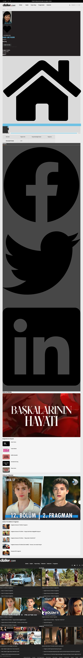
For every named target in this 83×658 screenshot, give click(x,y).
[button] (41, 185)
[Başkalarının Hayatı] (41, 415)
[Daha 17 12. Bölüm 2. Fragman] (41, 498)
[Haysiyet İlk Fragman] (6, 552)
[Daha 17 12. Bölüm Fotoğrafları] (20, 577)
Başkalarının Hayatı (8, 439)
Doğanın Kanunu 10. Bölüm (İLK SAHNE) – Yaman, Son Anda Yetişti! (26, 544)
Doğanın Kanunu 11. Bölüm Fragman (19, 525)
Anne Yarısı (13, 442)
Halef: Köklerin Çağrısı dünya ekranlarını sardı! (10, 651)
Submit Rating (7, 44)
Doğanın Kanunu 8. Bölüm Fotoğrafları (51, 593)
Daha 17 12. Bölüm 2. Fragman (11, 522)
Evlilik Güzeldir (14, 455)
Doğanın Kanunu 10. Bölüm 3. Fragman (8, 625)
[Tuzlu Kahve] (6, 450)
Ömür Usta (13, 468)
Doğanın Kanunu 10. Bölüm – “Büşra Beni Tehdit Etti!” (23, 538)
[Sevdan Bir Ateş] (6, 463)
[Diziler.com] (9, 5)
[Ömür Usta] (6, 469)
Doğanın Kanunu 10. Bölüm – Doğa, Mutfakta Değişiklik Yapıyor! (26, 531)
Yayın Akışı (33, 5)
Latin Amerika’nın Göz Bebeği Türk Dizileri (8, 646)
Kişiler (26, 5)
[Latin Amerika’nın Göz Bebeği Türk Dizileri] (20, 635)
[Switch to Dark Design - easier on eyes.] (70, 5)
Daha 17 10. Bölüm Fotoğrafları (7, 593)
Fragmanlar (41, 5)
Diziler (20, 5)
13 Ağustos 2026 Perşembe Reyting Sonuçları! (53, 648)
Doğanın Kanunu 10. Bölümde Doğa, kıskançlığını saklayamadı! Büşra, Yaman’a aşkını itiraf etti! (62, 654)
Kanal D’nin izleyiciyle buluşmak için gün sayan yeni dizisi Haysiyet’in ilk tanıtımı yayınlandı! (62, 651)
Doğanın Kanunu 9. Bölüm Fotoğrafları (51, 590)
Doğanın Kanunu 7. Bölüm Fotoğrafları (51, 596)
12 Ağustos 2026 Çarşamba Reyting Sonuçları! (10, 654)
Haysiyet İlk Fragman (16, 551)
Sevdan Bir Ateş (14, 461)
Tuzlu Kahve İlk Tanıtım (48, 625)
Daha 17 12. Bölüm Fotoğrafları (6, 587)
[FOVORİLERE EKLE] (7, 26)
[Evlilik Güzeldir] (6, 456)
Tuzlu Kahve (14, 448)
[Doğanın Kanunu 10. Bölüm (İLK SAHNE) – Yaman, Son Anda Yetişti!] (6, 546)
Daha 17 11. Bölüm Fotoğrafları (7, 590)
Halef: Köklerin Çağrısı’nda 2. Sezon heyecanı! (10, 648)
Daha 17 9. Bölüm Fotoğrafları (7, 596)
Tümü (79, 133)
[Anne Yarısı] (6, 443)
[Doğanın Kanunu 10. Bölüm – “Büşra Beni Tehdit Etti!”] (6, 539)
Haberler (49, 5)
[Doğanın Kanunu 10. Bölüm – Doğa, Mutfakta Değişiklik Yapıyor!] (6, 533)
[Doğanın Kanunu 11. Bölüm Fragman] (6, 526)
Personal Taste (10, 141)
